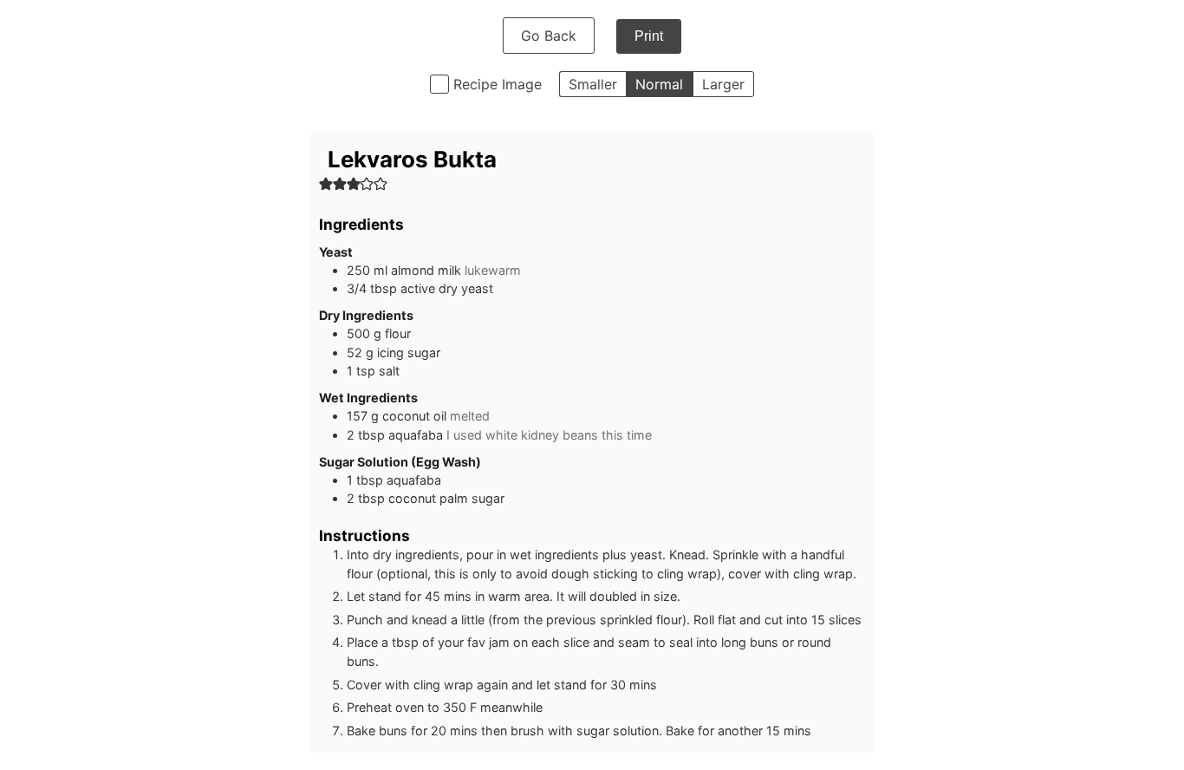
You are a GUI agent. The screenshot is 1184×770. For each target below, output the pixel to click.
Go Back (548, 35)
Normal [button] (659, 84)
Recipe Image (497, 84)
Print (648, 36)
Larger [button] (723, 84)
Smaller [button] (593, 84)
